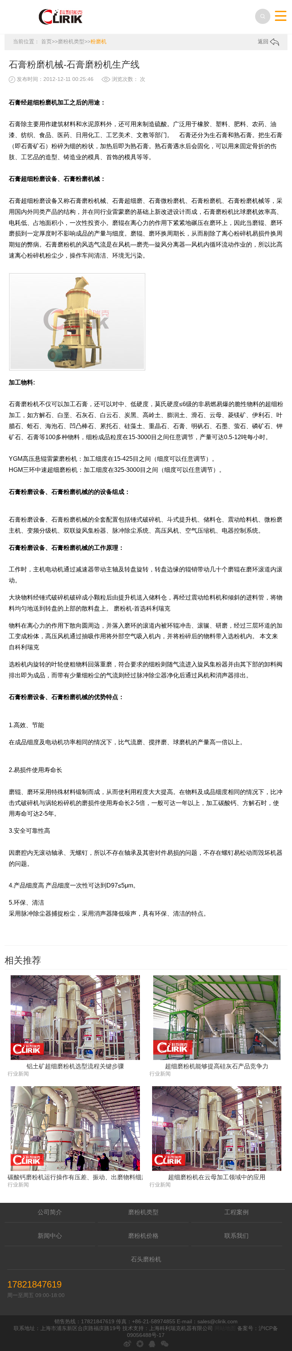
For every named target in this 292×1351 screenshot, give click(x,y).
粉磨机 (98, 41)
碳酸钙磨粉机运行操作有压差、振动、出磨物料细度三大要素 (75, 1177)
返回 (264, 41)
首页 (46, 41)
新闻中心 (50, 1235)
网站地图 (225, 1328)
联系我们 (236, 1235)
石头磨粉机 (146, 1259)
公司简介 (50, 1212)
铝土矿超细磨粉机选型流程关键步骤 (75, 1066)
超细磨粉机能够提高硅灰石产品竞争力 (216, 1066)
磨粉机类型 (71, 41)
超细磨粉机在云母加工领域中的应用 (216, 1177)
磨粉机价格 (143, 1235)
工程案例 (236, 1212)
